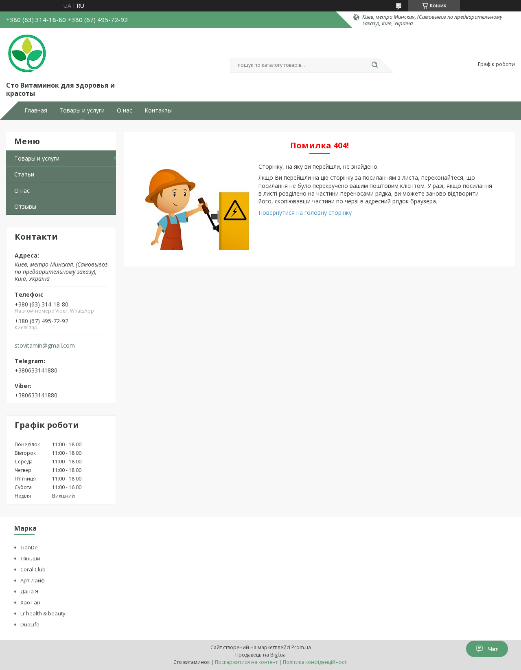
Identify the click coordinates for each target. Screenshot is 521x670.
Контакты (158, 110)
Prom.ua (301, 647)
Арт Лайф (32, 580)
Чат (493, 649)
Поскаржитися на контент (246, 662)
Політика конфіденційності (315, 662)
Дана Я (29, 591)
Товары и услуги (82, 110)
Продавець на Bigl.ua (260, 654)
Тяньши (30, 558)
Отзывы (25, 206)
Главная (35, 110)
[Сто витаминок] (26, 53)
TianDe (29, 547)
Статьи (24, 174)
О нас (124, 110)
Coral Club (33, 569)
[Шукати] (374, 65)
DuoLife (29, 624)
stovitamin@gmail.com (45, 345)
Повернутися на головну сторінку (305, 212)
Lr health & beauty (43, 613)
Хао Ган (30, 602)
